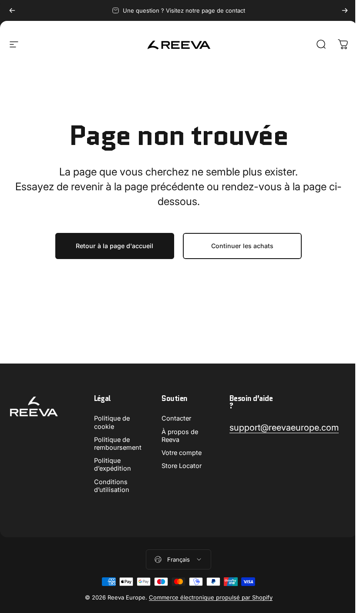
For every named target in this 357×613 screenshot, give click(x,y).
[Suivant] (344, 10)
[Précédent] (12, 10)
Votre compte (182, 453)
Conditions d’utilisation (111, 486)
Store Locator (182, 466)
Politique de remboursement (117, 443)
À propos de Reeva (180, 436)
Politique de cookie (112, 422)
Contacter (176, 418)
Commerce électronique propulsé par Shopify (211, 597)
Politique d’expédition (112, 464)
